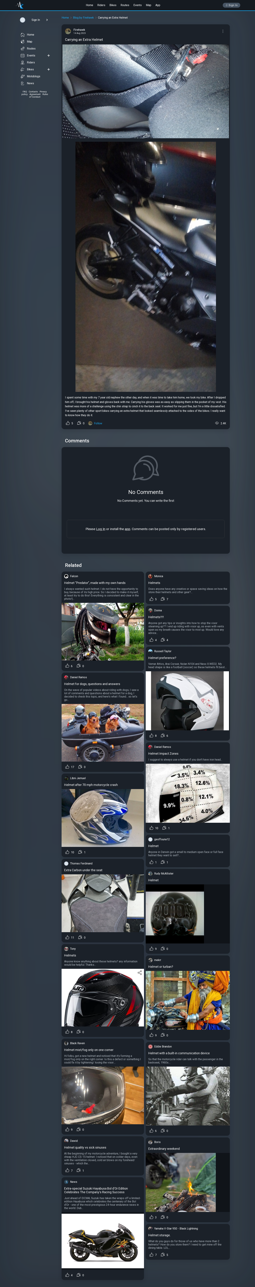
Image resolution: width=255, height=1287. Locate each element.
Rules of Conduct (38, 95)
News (30, 83)
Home (89, 5)
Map (148, 5)
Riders (101, 5)
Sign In (233, 5)
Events (137, 5)
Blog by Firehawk (83, 17)
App (157, 5)
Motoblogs (33, 76)
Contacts (33, 91)
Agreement (35, 94)
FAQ (25, 91)
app (127, 529)
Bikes (112, 5)
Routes (125, 5)
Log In (100, 529)
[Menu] (222, 31)
